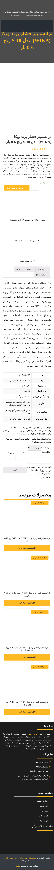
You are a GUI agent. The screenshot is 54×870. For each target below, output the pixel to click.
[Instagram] (30, 786)
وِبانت (18, 866)
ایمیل (11, 452)
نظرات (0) (40, 275)
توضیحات (41, 269)
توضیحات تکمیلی (23, 269)
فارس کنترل (32, 734)
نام (25, 452)
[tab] (42, 269)
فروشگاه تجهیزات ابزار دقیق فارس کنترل (20, 858)
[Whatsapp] (24, 786)
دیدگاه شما (45, 452)
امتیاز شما (46, 447)
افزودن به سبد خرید (15, 188)
